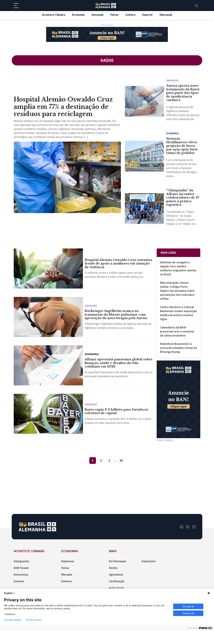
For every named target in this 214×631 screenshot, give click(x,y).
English (8, 593)
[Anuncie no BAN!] (107, 34)
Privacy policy (34, 619)
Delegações (21, 561)
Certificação (116, 581)
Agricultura (116, 574)
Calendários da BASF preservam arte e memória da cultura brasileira (177, 331)
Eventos (19, 581)
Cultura (130, 14)
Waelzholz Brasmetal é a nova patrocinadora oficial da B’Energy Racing (178, 347)
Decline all (188, 613)
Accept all (188, 606)
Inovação (97, 14)
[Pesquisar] (196, 5)
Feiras (114, 14)
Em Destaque (117, 561)
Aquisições (149, 561)
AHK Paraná (21, 568)
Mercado (66, 574)
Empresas (67, 561)
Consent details (12, 619)
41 (121, 460)
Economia (78, 14)
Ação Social (116, 588)
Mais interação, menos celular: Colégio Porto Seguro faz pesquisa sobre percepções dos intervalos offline (177, 290)
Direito (113, 568)
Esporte (147, 14)
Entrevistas (21, 574)
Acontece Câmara (53, 14)
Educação (166, 14)
